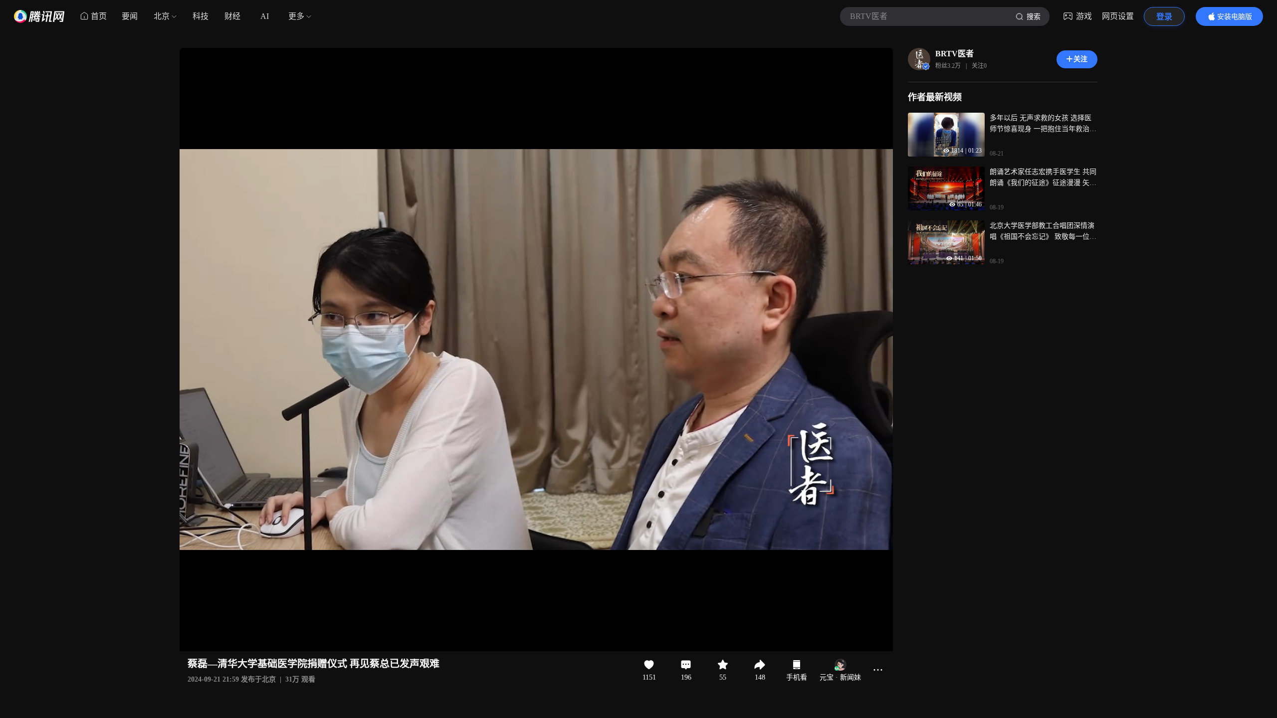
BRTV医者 (954, 53)
